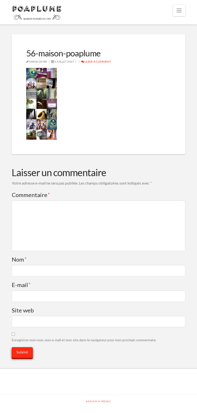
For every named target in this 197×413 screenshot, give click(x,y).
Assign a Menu (98, 401)
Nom (19, 259)
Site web (23, 310)
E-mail (21, 284)
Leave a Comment (97, 61)
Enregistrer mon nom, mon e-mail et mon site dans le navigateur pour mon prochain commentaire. (84, 340)
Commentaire (31, 194)
